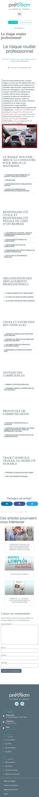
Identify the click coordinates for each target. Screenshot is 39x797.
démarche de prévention (12, 116)
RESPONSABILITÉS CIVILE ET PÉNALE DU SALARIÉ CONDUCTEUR (19, 251)
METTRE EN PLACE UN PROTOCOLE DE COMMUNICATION (19, 436)
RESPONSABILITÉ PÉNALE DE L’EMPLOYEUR (15, 240)
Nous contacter (11, 729)
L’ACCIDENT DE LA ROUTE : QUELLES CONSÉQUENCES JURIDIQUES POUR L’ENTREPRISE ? (18, 234)
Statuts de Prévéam (11, 785)
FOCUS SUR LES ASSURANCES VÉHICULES (15, 256)
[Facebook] (22, 704)
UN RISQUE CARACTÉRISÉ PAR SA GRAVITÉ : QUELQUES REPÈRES (17, 175)
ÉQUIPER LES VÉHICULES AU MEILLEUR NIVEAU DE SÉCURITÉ (19, 340)
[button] (19, 14)
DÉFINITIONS (10, 180)
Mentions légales (10, 781)
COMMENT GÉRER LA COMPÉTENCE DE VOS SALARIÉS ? (19, 389)
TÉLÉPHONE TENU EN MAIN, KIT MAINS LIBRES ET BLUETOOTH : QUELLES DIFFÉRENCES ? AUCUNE (19, 429)
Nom (3, 647)
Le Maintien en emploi (19, 574)
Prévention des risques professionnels (22, 59)
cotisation (19, 123)
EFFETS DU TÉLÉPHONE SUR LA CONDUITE (16, 423)
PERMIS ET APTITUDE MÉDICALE (17, 384)
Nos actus (5, 59)
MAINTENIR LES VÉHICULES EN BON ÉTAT (18, 350)
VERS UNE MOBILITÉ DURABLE (16, 476)
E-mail (4, 655)
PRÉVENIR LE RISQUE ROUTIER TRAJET (19, 473)
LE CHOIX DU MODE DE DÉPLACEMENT (19, 297)
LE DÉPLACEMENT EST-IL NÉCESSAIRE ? (19, 293)
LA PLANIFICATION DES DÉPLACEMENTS (20, 301)
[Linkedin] (17, 704)
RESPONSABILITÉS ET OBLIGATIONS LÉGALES (18, 184)
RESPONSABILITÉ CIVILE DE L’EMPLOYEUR (14, 245)
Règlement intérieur (11, 790)
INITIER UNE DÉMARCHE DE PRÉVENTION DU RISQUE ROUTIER (16, 190)
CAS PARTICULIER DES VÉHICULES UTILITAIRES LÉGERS (17, 345)
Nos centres (19, 28)
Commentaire (6, 624)
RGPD (6, 794)
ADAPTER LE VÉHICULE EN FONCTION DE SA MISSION (18, 334)
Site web (4, 662)
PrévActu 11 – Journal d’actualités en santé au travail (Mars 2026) (19, 600)
